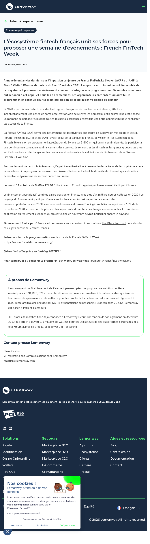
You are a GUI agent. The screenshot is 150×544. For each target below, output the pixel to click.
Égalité (89, 506)
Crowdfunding (52, 472)
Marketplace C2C (55, 458)
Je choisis (42, 525)
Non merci (16, 525)
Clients (84, 458)
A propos (86, 445)
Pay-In (7, 445)
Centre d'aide (120, 452)
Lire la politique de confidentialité (23, 513)
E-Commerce (52, 465)
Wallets (8, 465)
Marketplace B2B (55, 452)
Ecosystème (88, 452)
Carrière (85, 465)
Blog (113, 445)
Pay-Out (8, 472)
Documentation (122, 458)
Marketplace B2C (55, 445)
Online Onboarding (16, 458)
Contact (116, 465)
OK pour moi (68, 525)
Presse (84, 472)
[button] (7, 531)
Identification (12, 452)
